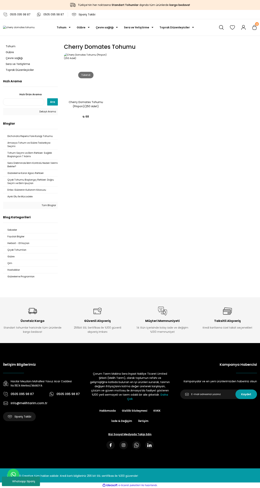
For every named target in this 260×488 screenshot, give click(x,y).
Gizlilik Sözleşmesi (134, 411)
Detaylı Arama (47, 111)
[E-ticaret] (129, 485)
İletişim (143, 421)
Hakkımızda (107, 411)
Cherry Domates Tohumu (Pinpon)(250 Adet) (86, 104)
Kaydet (246, 394)
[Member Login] (243, 27)
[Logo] (19, 27)
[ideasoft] (110, 485)
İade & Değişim (121, 421)
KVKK (156, 411)
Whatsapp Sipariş (23, 481)
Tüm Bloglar (48, 205)
